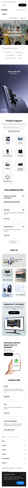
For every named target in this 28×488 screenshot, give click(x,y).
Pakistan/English (5, 471)
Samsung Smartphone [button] (19, 52)
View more (13, 242)
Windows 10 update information (12, 201)
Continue (22, 5)
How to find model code (14, 131)
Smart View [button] (20, 58)
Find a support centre (9, 429)
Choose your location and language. (9, 1)
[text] (7, 140)
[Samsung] (4, 9)
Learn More (13, 312)
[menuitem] (13, 18)
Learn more (4, 109)
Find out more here (15, 479)
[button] (14, 441)
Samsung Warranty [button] (8, 52)
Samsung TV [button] (19, 55)
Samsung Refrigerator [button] (10, 55)
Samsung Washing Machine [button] (10, 58)
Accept (20, 483)
